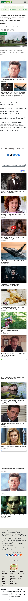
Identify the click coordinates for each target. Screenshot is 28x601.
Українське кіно (4, 9)
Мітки (3, 580)
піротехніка (7, 148)
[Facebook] (2, 30)
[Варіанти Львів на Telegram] (18, 555)
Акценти (4, 573)
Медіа (3, 578)
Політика (12, 580)
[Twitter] (5, 30)
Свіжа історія (13, 9)
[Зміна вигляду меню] (25, 2)
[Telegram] (11, 30)
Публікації (5, 571)
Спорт (20, 578)
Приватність (13, 583)
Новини (25, 9)
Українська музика (19, 6)
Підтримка (13, 576)
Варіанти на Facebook (14, 160)
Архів (3, 581)
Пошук (3, 583)
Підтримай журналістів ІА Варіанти (14, 165)
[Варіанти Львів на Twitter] (10, 555)
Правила (12, 581)
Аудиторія (5, 585)
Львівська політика (8, 6)
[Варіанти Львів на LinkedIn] (12, 555)
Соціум (3, 33)
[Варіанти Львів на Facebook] (7, 555)
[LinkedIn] (8, 30)
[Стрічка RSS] (21, 555)
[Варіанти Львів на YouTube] (15, 555)
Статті (19, 9)
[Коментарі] (13, 30)
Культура (21, 573)
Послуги (12, 571)
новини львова (13, 148)
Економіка (21, 575)
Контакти (13, 578)
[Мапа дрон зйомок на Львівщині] (14, 566)
